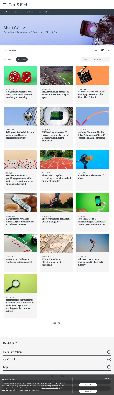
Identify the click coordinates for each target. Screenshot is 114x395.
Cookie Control (9, 380)
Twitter (102, 50)
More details (108, 378)
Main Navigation (12, 351)
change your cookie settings (51, 388)
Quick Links (10, 359)
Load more (57, 322)
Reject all (88, 385)
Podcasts (47, 12)
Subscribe (21, 59)
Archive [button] (7, 59)
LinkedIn (109, 50)
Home (6, 50)
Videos (38, 12)
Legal (6, 367)
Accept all (88, 391)
